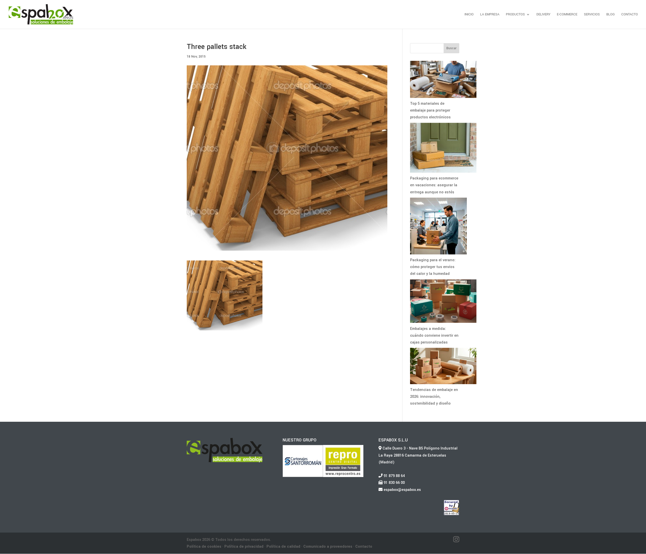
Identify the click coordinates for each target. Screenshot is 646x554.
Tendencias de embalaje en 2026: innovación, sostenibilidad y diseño (434, 396)
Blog (610, 15)
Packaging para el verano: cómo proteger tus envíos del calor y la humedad (432, 266)
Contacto (629, 15)
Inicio (469, 15)
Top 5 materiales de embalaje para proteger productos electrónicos (430, 110)
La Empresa (489, 15)
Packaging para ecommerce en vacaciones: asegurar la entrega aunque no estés (434, 185)
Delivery (543, 15)
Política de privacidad (243, 546)
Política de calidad (283, 546)
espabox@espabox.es (402, 489)
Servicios (592, 15)
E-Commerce (567, 15)
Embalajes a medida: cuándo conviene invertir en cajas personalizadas (434, 335)
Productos (515, 15)
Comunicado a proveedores (327, 546)
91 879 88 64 (394, 476)
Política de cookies (204, 546)
